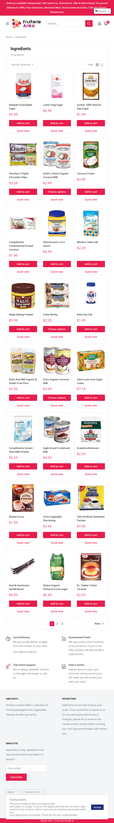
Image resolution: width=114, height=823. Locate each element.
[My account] (99, 23)
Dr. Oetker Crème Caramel (87, 587)
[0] (105, 23)
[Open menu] (7, 23)
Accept (97, 807)
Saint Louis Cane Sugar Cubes (90, 381)
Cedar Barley (50, 314)
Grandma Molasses (88, 448)
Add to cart (23, 123)
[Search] (89, 23)
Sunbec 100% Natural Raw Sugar (89, 106)
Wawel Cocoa (16, 516)
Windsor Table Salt (87, 242)
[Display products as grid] (97, 64)
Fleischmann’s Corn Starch (54, 243)
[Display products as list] (102, 64)
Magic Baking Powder (21, 314)
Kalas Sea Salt (84, 314)
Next (97, 623)
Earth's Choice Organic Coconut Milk (56, 175)
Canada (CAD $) (32, 792)
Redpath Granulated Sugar (20, 106)
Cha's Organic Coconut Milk (56, 381)
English (11, 792)
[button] (102, 11)
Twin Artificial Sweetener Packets (91, 518)
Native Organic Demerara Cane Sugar (55, 587)
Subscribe (16, 777)
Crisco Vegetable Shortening (52, 518)
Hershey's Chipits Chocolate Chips (19, 175)
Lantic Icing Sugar (53, 104)
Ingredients (21, 36)
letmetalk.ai (67, 820)
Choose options (57, 191)
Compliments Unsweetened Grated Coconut (21, 245)
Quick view (23, 131)
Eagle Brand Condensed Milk (56, 449)
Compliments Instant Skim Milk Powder (21, 449)
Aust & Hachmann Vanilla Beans (19, 587)
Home (9, 36)
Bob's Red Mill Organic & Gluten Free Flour (23, 381)
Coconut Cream (85, 173)
